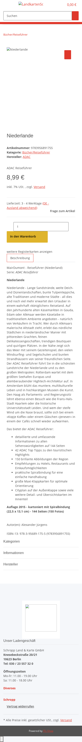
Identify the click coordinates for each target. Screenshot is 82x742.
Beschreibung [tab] (20, 258)
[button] (56, 4)
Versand (39, 187)
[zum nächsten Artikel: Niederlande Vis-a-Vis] (38, 35)
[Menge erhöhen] (72, 226)
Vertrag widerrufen (20, 706)
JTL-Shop (48, 731)
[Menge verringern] (10, 226)
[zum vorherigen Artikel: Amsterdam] (31, 35)
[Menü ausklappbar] (8, 5)
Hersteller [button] (11, 564)
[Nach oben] (1, 739)
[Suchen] (75, 15)
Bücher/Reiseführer (36, 152)
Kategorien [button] (12, 541)
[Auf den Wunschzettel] (67, 54)
